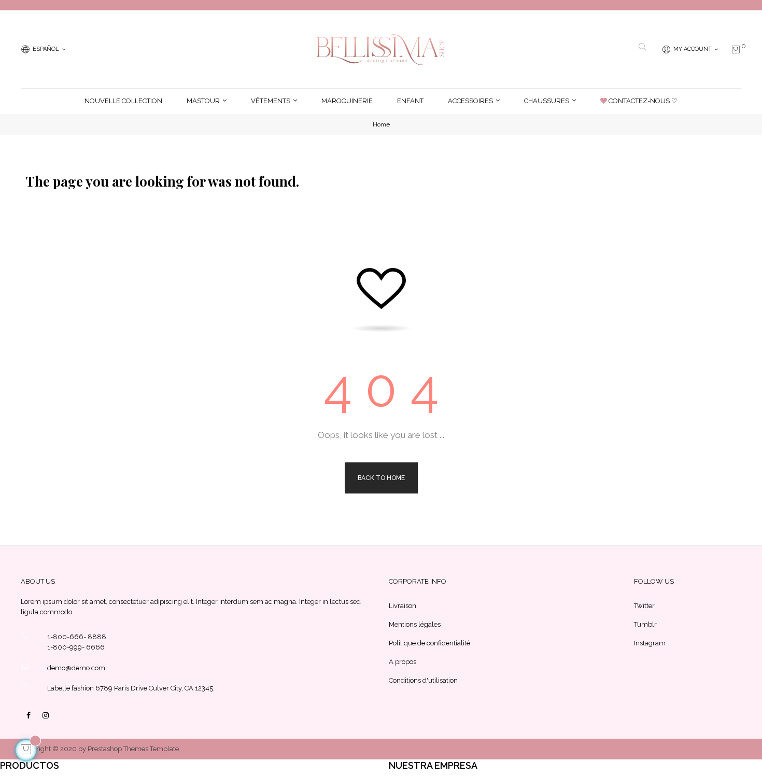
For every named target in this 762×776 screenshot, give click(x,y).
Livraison (402, 606)
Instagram (650, 643)
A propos (402, 662)
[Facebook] (28, 715)
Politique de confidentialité (429, 643)
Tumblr (645, 624)
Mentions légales (415, 624)
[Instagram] (45, 715)
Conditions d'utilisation (423, 680)
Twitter (644, 606)
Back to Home (381, 478)
